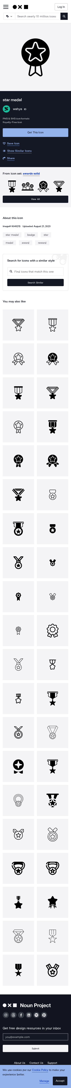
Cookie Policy (40, 1070)
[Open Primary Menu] (5, 7)
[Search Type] (9, 16)
